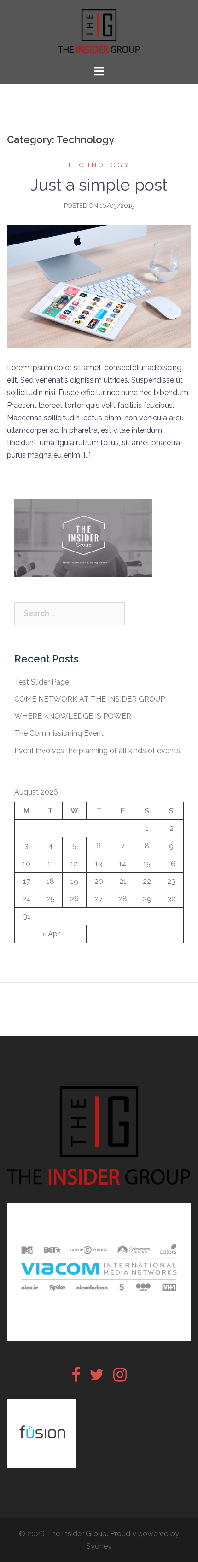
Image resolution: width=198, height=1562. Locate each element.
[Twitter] (96, 1377)
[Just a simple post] (99, 285)
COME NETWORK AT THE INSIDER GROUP (89, 699)
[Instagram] (120, 1377)
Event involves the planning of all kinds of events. (97, 750)
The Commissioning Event (59, 733)
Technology (99, 165)
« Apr (50, 933)
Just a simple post (99, 184)
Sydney (99, 1546)
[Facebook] (75, 1377)
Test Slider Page (41, 682)
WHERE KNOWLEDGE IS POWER (72, 716)
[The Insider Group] (99, 31)
